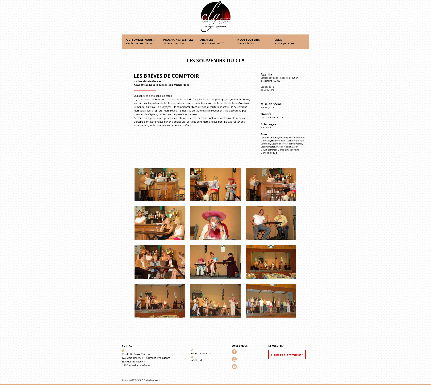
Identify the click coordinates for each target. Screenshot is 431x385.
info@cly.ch (197, 360)
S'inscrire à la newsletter (287, 354)
